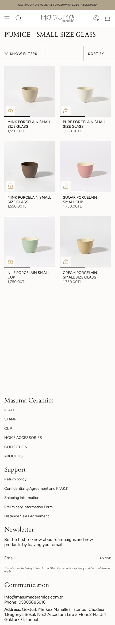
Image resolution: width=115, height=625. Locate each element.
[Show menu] (7, 18)
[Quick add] (10, 110)
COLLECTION (16, 447)
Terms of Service (100, 568)
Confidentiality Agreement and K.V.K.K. (36, 488)
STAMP (10, 419)
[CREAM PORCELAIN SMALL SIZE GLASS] (85, 242)
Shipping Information (21, 497)
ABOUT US (13, 456)
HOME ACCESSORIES (23, 437)
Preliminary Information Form (28, 507)
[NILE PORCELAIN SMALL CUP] (29, 242)
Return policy (15, 479)
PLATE (9, 410)
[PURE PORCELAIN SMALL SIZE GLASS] (85, 91)
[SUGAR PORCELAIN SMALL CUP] (85, 166)
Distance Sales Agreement (26, 516)
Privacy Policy (76, 568)
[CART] (107, 18)
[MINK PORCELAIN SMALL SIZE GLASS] (29, 91)
